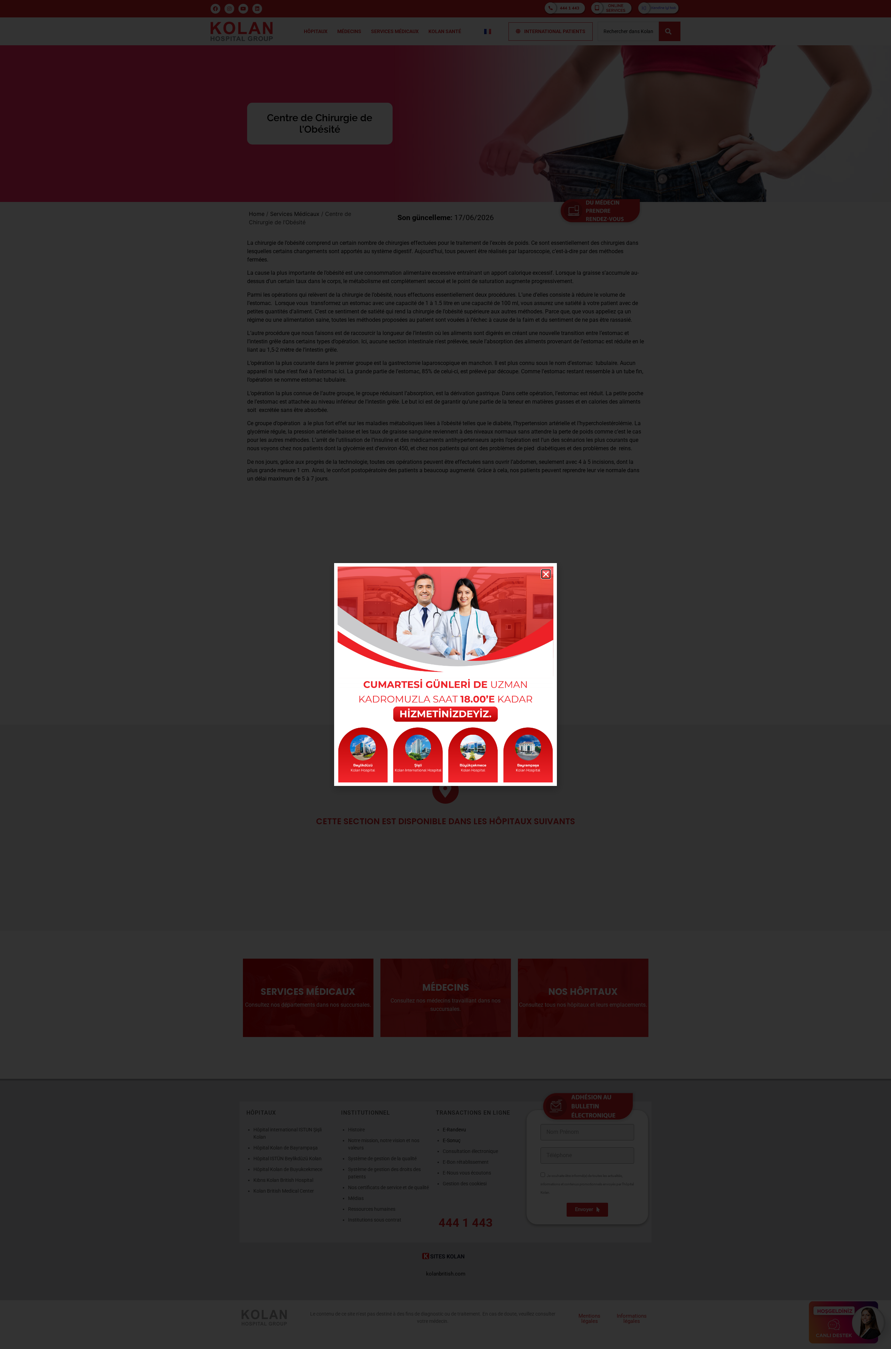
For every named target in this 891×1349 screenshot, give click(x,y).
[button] (546, 574)
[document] (445, 674)
